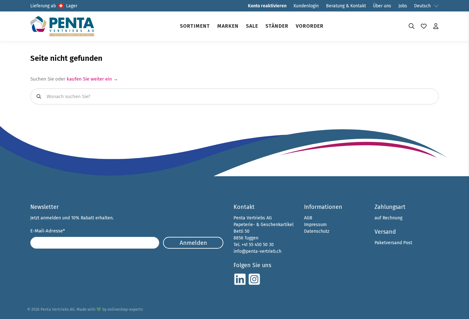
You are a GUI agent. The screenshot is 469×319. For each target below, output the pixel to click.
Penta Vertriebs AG (58, 309)
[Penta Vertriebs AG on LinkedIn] (240, 284)
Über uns (382, 6)
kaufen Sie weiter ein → (92, 79)
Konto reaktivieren (267, 6)
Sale (252, 26)
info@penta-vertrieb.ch (257, 251)
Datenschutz (316, 231)
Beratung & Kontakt (346, 6)
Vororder (310, 26)
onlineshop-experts (125, 309)
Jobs (402, 6)
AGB (308, 218)
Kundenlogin (306, 6)
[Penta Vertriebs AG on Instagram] (254, 284)
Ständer (276, 26)
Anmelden (193, 242)
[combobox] (234, 96)
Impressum (315, 224)
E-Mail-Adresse (47, 231)
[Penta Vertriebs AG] (62, 26)
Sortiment (195, 26)
